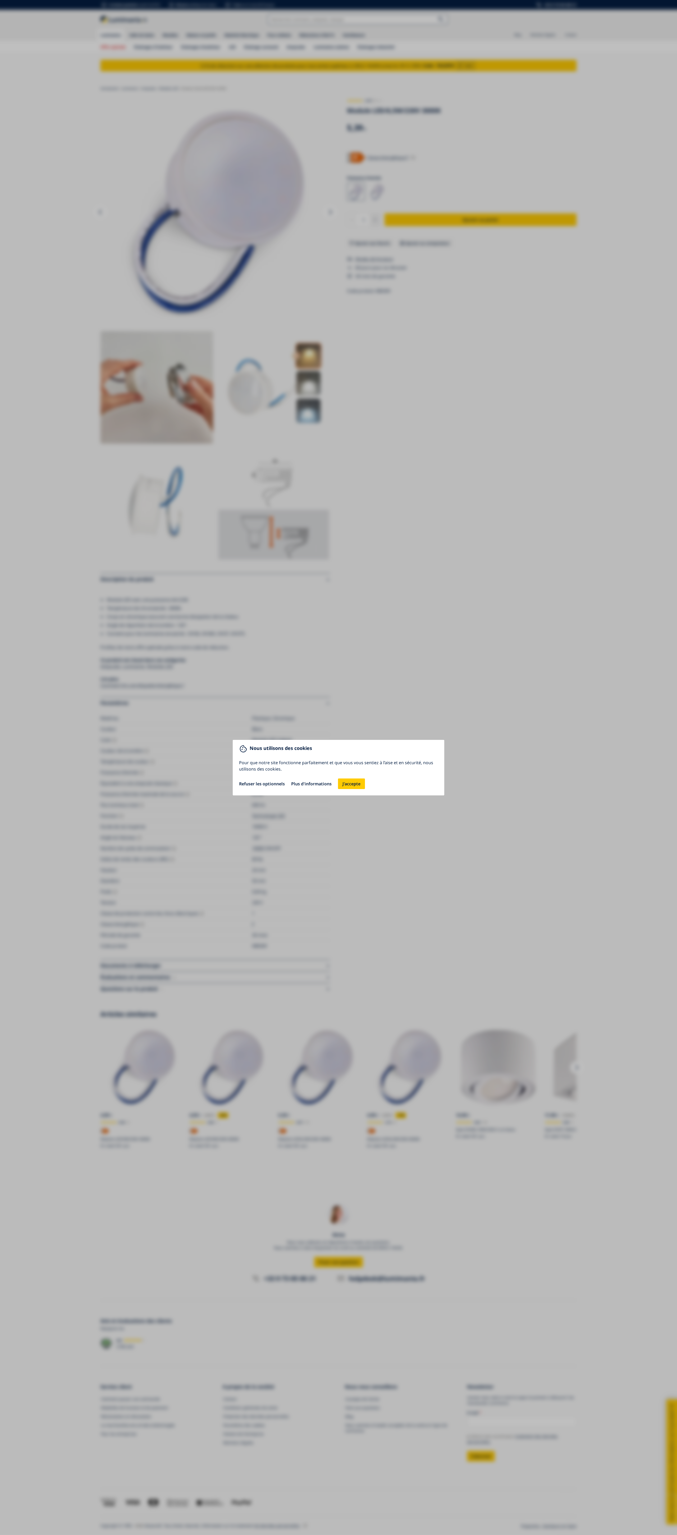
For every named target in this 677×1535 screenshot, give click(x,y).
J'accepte (351, 784)
